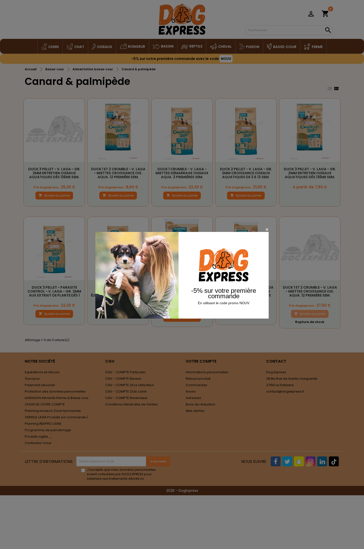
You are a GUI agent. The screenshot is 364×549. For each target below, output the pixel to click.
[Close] (267, 229)
